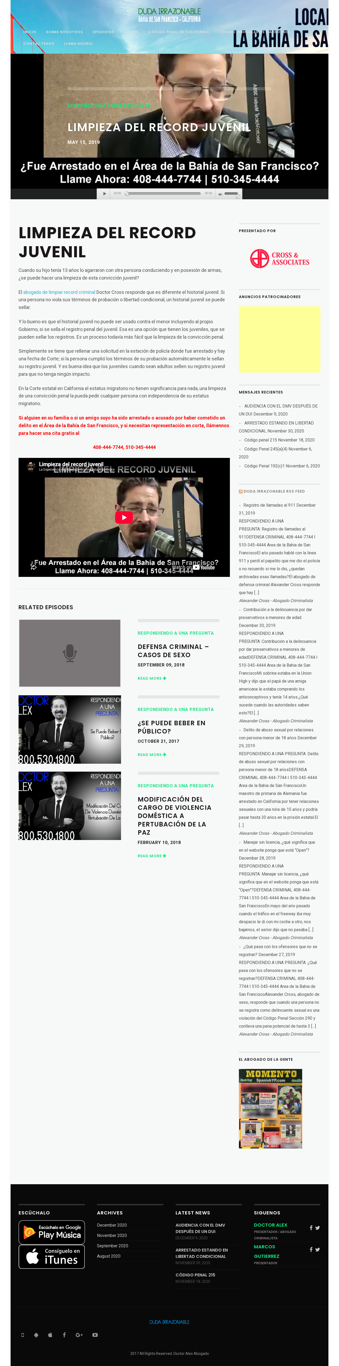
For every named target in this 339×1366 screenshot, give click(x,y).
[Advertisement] (279, 339)
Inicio (30, 32)
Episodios (103, 32)
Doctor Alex (270, 1225)
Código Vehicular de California (254, 32)
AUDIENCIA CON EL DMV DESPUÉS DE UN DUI (200, 1228)
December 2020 (112, 1225)
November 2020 (112, 1235)
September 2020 (112, 1245)
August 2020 (109, 1256)
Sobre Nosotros (64, 32)
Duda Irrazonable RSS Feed (274, 491)
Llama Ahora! (78, 44)
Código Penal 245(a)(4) (265, 449)
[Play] (105, 193)
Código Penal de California (178, 32)
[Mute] (220, 195)
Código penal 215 (260, 440)
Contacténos (39, 44)
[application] (169, 194)
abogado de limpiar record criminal (59, 292)
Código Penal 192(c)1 (264, 465)
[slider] (232, 194)
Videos (131, 32)
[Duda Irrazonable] (169, 15)
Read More (150, 678)
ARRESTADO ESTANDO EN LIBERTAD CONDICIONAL (202, 1253)
